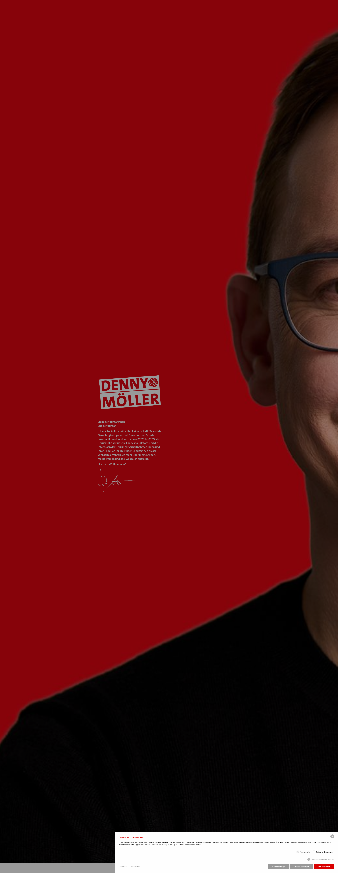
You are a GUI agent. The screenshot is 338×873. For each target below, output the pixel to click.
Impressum (135, 866)
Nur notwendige (278, 866)
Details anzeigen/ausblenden (322, 859)
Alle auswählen (324, 866)
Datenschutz (124, 866)
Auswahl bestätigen (301, 866)
